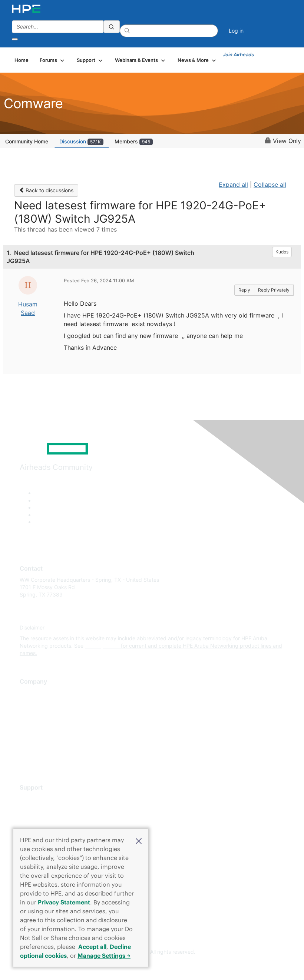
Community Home (26, 141)
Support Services (41, 798)
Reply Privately (274, 290)
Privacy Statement (64, 902)
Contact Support (40, 810)
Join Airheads (238, 54)
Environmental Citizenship (51, 725)
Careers (29, 704)
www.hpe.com (102, 645)
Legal (26, 758)
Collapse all (270, 184)
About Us (31, 693)
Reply (244, 290)
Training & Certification (47, 820)
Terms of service (40, 747)
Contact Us (33, 715)
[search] (111, 26)
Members (132, 141)
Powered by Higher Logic (152, 965)
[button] (139, 840)
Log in (236, 30)
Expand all (233, 184)
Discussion (80, 141)
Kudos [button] (281, 252)
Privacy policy (37, 737)
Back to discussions (48, 190)
